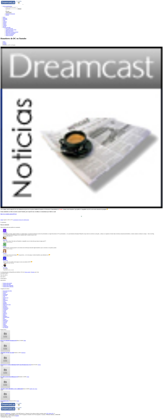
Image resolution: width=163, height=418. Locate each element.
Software (5, 305)
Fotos (4, 20)
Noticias (4, 22)
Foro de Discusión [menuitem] (9, 28)
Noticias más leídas (7, 284)
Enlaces (4, 24)
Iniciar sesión (27, 272)
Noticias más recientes (7, 283)
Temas (4, 324)
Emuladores (5, 294)
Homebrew (5, 306)
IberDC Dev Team (7, 304)
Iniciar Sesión (8, 12)
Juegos (4, 293)
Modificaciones (6, 317)
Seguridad (5, 321)
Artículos (5, 21)
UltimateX (5, 232)
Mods (4, 298)
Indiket (2, 219)
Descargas (5, 19)
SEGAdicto (5, 260)
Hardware (5, 295)
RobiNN (17, 415)
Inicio (4, 17)
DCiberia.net (5, 297)
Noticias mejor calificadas (8, 286)
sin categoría (5, 327)
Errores (4, 311)
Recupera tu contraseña (10, 13)
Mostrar (19, 8)
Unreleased (5, 309)
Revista (4, 26)
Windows (5, 325)
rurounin (4, 253)
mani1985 (5, 239)
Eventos (4, 310)
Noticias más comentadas (8, 285)
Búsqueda (5, 18)
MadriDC (5, 303)
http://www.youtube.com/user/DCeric (9, 214)
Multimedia (5, 300)
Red (4, 318)
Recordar (7, 11)
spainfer (4, 246)
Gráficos (4, 312)
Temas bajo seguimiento (10, 33)
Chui (4, 296)
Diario (4, 314)
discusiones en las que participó (12, 32)
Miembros (5, 316)
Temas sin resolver (9, 35)
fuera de (24, 219)
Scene (4, 301)
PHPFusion (8, 413)
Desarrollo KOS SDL (7, 290)
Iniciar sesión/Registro (7, 6)
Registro (7, 14)
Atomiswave (5, 326)
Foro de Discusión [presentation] (6, 27)
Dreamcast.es (5, 308)
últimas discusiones (9, 30)
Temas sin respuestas (10, 34)
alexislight (5, 267)
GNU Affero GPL (50, 413)
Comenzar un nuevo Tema (11, 29)
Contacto (5, 25)
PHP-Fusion (5, 320)
